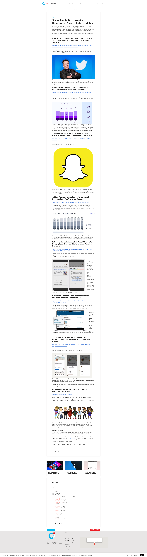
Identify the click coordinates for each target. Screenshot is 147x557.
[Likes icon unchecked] (56, 523)
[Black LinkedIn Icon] (68, 549)
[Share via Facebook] (52, 451)
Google (84, 444)
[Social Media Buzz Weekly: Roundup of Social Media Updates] (55, 465)
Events (66, 542)
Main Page (49, 9)
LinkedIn (63, 444)
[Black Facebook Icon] (66, 549)
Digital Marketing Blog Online (59, 9)
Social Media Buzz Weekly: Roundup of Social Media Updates (53, 473)
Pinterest (69, 444)
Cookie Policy (74, 542)
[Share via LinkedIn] (58, 451)
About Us (67, 538)
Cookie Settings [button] (129, 555)
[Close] (145, 555)
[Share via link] (61, 451)
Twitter (74, 444)
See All (99, 458)
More (83, 9)
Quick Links (67, 532)
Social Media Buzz (55, 447)
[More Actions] (94, 494)
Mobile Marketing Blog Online (74, 9)
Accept (142, 555)
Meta (54, 444)
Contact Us (74, 540)
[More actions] (94, 17)
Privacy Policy (67, 544)
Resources (67, 540)
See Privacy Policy (89, 555)
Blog (73, 538)
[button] (99, 8)
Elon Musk (79, 444)
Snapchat (58, 444)
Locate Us (82, 532)
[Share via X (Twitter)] (55, 451)
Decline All (136, 555)
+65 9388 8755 (56, 546)
